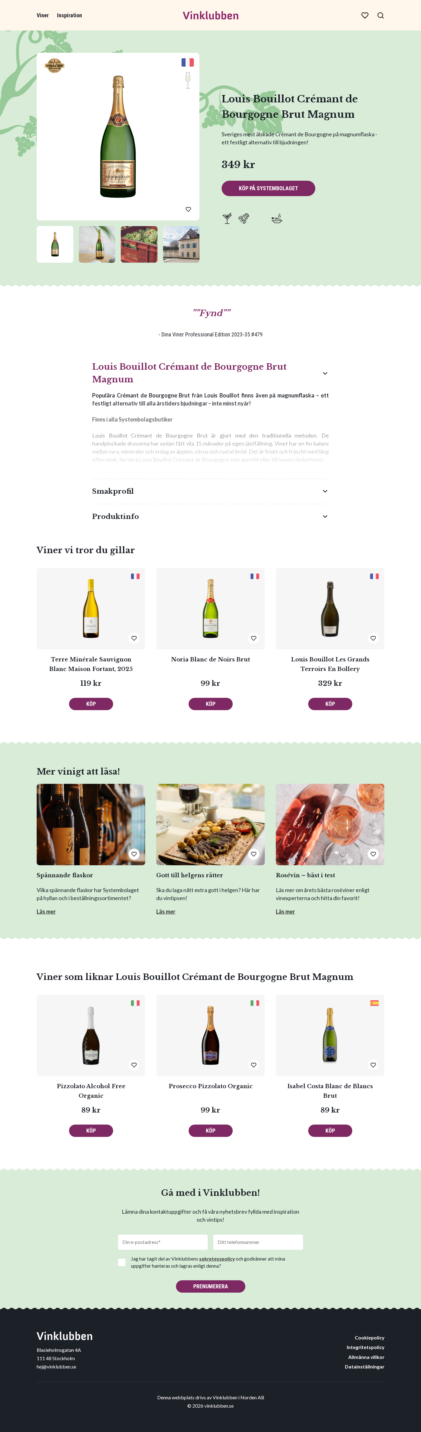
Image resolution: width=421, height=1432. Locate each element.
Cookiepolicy (369, 1337)
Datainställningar (364, 1366)
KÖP (91, 704)
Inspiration (69, 15)
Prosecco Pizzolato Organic (211, 1086)
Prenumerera (210, 1286)
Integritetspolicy (365, 1347)
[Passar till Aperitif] (227, 218)
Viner (43, 15)
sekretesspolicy (217, 1258)
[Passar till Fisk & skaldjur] (243, 218)
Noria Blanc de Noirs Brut (210, 659)
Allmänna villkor (366, 1357)
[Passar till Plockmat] (260, 218)
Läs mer (46, 911)
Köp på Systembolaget (268, 188)
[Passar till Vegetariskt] (277, 218)
